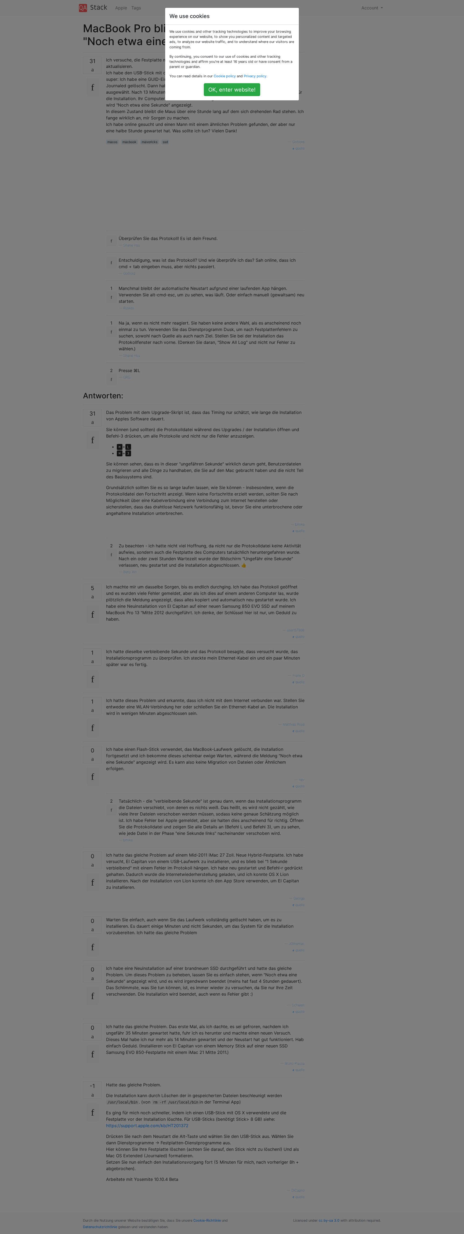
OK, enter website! (232, 89)
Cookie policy (225, 76)
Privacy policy (255, 76)
